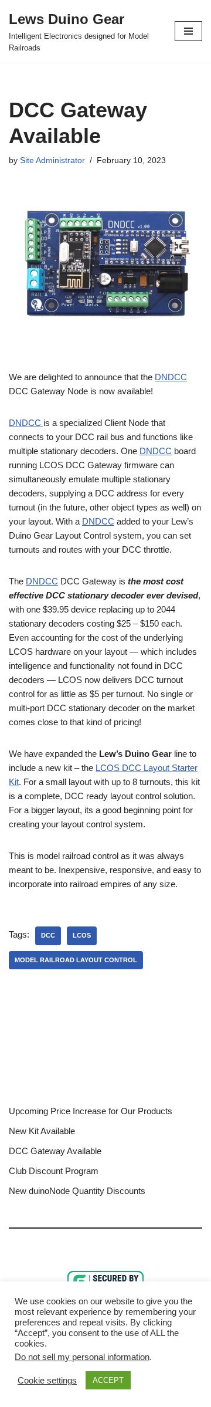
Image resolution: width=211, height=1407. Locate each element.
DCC (48, 935)
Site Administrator (52, 160)
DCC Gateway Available (55, 1151)
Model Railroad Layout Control (76, 959)
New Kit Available (42, 1131)
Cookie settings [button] (47, 1380)
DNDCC (171, 377)
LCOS (82, 935)
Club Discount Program (53, 1171)
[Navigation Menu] (188, 31)
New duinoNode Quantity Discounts (77, 1191)
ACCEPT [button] (108, 1380)
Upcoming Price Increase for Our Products (90, 1111)
